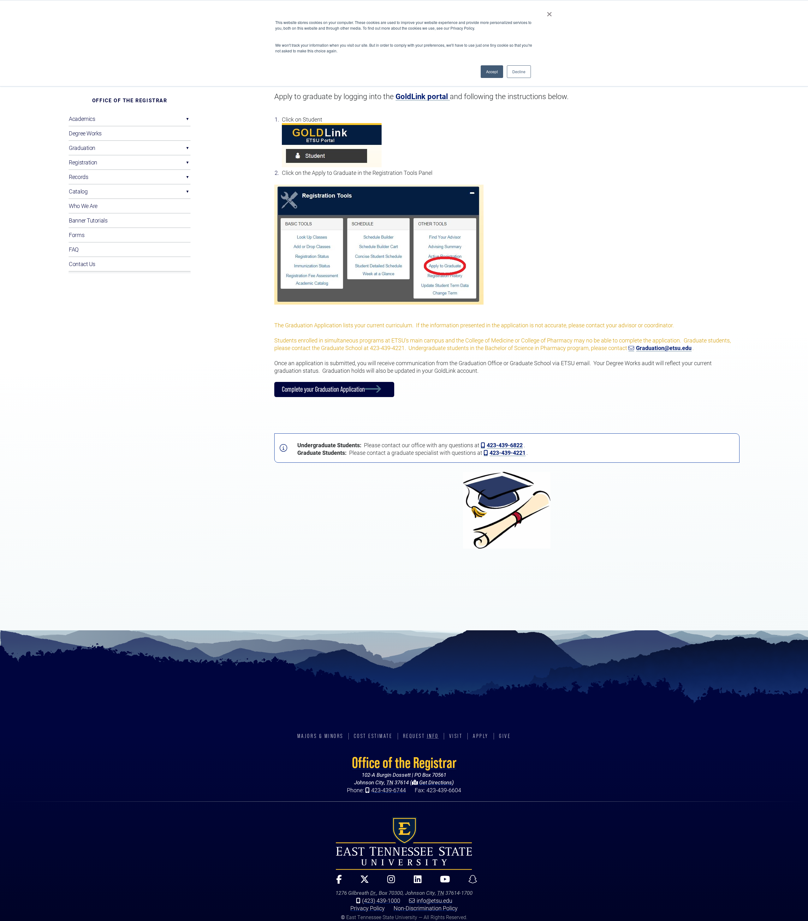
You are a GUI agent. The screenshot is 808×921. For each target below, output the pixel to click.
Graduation (82, 148)
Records (78, 177)
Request (421, 736)
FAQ (74, 249)
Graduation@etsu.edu (664, 348)
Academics (82, 118)
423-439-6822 (505, 445)
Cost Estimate (373, 736)
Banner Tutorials (88, 220)
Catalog (78, 191)
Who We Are (83, 206)
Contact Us (82, 264)
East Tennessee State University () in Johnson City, (404, 843)
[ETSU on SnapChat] (470, 882)
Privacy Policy (367, 908)
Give (505, 736)
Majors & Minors (320, 736)
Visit (456, 736)
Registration (83, 162)
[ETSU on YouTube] (442, 882)
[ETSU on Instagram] (389, 882)
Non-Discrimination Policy (426, 908)
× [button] (549, 12)
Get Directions (435, 782)
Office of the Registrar (129, 100)
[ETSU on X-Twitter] (361, 882)
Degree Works (85, 133)
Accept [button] (492, 71)
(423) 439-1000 (381, 900)
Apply (481, 736)
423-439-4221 (508, 452)
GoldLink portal (422, 96)
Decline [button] (519, 71)
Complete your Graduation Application (323, 389)
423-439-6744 (388, 790)
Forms (76, 235)
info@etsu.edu (434, 900)
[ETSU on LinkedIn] (415, 882)
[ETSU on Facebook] (336, 882)
